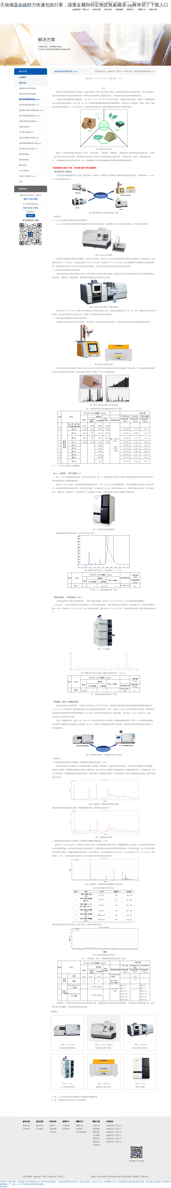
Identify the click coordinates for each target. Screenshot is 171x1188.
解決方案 (97, 9)
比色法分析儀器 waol (27, 176)
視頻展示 (96, 1138)
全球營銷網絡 (81, 1132)
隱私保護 (144, 1177)
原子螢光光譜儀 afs (26, 132)
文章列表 (3, 1182)
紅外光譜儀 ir (24, 171)
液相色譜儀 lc (24, 160)
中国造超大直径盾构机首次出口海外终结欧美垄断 (36, 1182)
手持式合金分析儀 (113, 1177)
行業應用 (22, 77)
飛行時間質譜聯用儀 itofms (29, 116)
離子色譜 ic (23, 165)
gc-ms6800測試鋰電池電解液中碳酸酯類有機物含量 (77, 1097)
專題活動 (66, 1129)
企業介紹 (96, 1126)
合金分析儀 (101, 1177)
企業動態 (66, 1126)
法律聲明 (135, 1177)
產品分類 (108, 9)
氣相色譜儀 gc (24, 154)
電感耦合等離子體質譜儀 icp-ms (31, 110)
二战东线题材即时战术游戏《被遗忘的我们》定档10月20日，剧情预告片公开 (87, 1182)
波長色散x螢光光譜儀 (27, 94)
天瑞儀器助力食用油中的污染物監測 (72, 1100)
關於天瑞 (153, 9)
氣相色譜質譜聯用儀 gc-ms (29, 99)
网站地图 (12, 1182)
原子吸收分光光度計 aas (28, 149)
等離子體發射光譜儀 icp (28, 121)
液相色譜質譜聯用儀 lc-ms (29, 105)
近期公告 (52, 1132)
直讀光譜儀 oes (25, 127)
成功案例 (96, 1145)
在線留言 (30, 215)
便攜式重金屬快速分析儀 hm (30, 143)
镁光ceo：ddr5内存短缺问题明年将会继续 (28, 1184)
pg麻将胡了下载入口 (113, 2)
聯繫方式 (142, 9)
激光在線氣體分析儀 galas (29, 138)
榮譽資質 (96, 1132)
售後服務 (119, 9)
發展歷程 (96, 1129)
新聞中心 (130, 9)
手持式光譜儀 (126, 1177)
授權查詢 (96, 1142)
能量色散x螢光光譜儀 (27, 88)
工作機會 (96, 1135)
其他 (21, 182)
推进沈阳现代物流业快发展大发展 (131, 1182)
